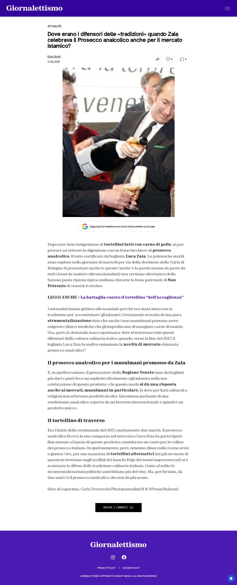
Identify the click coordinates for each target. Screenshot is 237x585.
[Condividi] (157, 59)
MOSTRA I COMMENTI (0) (118, 507)
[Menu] (228, 8)
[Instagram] (113, 557)
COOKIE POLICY (131, 567)
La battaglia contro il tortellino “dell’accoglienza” (132, 297)
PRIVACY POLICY (106, 567)
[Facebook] (124, 557)
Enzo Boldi (54, 56)
